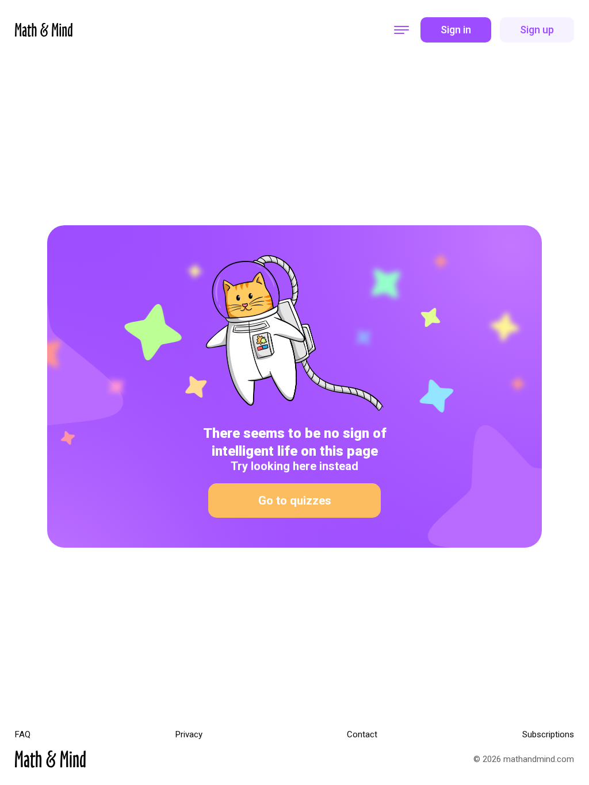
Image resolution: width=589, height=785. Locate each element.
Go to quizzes (294, 500)
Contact (362, 734)
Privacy (188, 734)
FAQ (22, 734)
